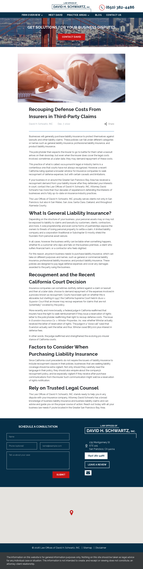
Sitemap (87, 547)
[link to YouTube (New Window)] (88, 472)
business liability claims (88, 401)
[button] (71, 512)
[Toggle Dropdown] (42, 15)
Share (111, 124)
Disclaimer (100, 547)
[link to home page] (71, 7)
